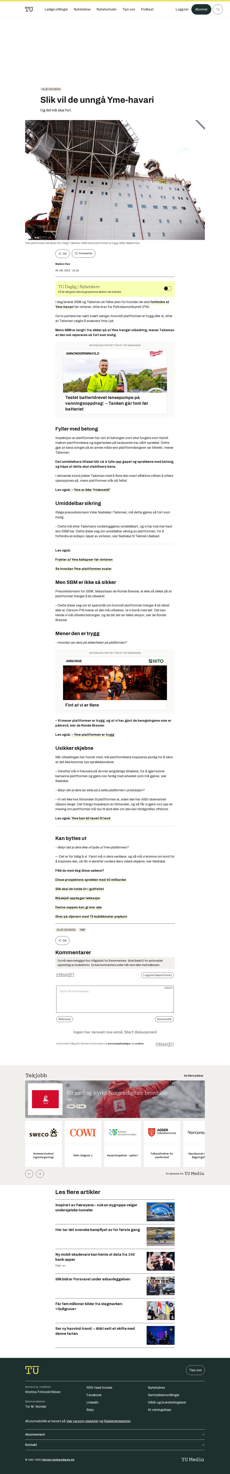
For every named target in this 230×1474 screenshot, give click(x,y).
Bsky (90, 1410)
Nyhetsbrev (156, 1387)
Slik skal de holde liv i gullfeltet (79, 889)
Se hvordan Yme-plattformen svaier (83, 569)
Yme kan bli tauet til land (91, 818)
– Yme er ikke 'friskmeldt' (91, 490)
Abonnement (35, 1434)
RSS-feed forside (99, 1387)
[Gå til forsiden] (29, 9)
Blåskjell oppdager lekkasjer (77, 898)
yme (82, 929)
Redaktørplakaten (117, 1421)
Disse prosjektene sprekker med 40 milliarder (90, 880)
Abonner (201, 9)
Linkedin (92, 1402)
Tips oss (195, 1370)
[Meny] (218, 9)
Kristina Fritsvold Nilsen (43, 1392)
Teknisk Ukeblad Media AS (57, 1459)
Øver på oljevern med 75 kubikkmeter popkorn (91, 916)
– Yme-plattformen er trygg (93, 734)
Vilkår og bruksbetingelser (167, 1402)
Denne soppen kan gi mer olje (78, 907)
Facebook (94, 1395)
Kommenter (85, 253)
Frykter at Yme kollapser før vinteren (84, 559)
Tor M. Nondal (35, 1406)
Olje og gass (51, 89)
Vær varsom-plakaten (82, 1421)
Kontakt (31, 1445)
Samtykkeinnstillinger (164, 1395)
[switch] (168, 288)
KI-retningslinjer (159, 1410)
